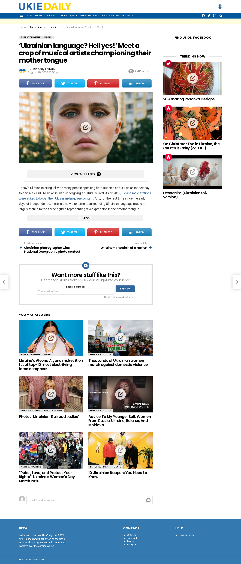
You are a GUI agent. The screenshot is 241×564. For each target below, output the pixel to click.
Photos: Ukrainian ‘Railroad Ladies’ (49, 416)
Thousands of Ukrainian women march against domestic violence (118, 362)
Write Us (131, 535)
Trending (168, 63)
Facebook (132, 538)
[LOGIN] (220, 6)
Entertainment (30, 354)
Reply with (148, 500)
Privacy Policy (186, 535)
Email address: (75, 286)
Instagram (132, 544)
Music (64, 15)
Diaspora (85, 15)
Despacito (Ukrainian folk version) (185, 195)
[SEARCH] (220, 16)
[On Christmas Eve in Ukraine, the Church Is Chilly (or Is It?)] (192, 123)
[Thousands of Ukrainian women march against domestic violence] (120, 338)
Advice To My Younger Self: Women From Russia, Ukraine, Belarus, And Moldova (119, 420)
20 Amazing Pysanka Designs (189, 99)
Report (87, 217)
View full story (83, 174)
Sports (73, 15)
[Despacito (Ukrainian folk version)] (192, 172)
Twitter (131, 541)
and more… (128, 15)
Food (96, 15)
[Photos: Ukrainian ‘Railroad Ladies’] (51, 394)
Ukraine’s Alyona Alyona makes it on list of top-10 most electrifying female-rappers (51, 364)
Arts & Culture (34, 15)
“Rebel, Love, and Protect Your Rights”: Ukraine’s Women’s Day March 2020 (47, 477)
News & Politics (110, 15)
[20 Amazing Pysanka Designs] (192, 78)
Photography (53, 410)
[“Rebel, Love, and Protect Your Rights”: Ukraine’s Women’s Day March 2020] (51, 450)
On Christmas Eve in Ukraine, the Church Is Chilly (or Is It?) (191, 146)
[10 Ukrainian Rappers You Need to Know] (120, 450)
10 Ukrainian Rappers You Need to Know (117, 474)
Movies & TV (51, 15)
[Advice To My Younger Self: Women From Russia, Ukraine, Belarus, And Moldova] (120, 394)
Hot (168, 108)
